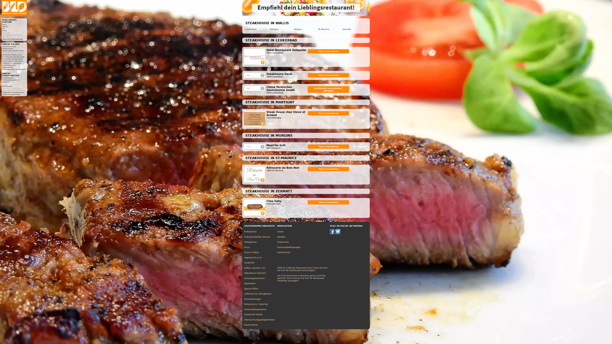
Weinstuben (7, 86)
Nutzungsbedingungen (288, 247)
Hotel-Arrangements (11, 94)
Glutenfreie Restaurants (13, 92)
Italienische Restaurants (13, 51)
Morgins (298, 29)
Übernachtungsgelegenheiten (259, 320)
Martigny (274, 29)
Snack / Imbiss (251, 252)
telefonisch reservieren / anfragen (328, 89)
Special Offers (251, 288)
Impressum (283, 242)
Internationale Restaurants (14, 69)
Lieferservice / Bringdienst (257, 294)
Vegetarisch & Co (253, 257)
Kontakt (281, 237)
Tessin (5, 26)
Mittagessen (250, 242)
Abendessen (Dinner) (255, 273)
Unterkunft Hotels (253, 314)
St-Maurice (323, 29)
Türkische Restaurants (12, 55)
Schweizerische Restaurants (9, 48)
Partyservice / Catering (256, 304)
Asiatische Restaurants (12, 59)
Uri (3, 29)
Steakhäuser (7, 78)
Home (280, 231)
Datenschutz (283, 252)
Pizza (247, 247)
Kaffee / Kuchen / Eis (254, 268)
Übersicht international (12, 39)
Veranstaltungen (252, 299)
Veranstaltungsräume (255, 309)
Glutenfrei (249, 263)
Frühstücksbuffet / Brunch (257, 237)
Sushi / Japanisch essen (12, 61)
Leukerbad (250, 29)
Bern (4, 24)
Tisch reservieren (328, 51)
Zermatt (346, 29)
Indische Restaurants (11, 63)
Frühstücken (250, 231)
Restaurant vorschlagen (302, 270)
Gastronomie (251, 325)
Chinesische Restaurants (13, 57)
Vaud (4, 31)
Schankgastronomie (254, 278)
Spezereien (250, 283)
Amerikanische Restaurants (8, 66)
